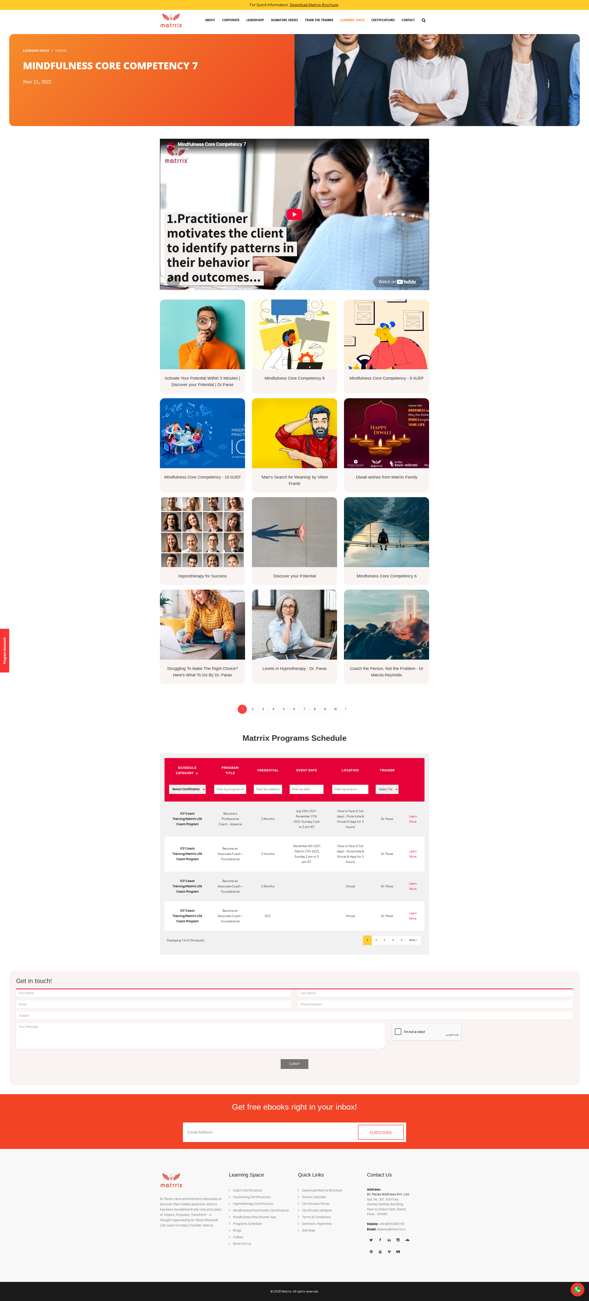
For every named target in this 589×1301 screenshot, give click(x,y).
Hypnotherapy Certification (252, 1204)
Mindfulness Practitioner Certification (260, 1210)
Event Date (306, 770)
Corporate (231, 20)
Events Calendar (313, 1197)
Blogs (236, 1230)
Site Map (308, 1230)
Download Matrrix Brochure (314, 4)
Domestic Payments (316, 1224)
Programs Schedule (247, 1224)
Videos (237, 1237)
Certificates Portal (315, 1204)
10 (335, 709)
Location (350, 770)
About (210, 20)
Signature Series (284, 20)
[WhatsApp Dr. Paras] (577, 1289)
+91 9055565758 (391, 1224)
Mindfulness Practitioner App (254, 1217)
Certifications (383, 20)
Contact (408, 20)
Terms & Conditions (316, 1217)
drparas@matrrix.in (391, 1229)
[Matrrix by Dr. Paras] (171, 20)
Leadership (255, 20)
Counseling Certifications (251, 1197)
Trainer (387, 770)
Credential (268, 770)
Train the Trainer (319, 20)
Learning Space (352, 20)
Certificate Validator (316, 1210)
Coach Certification (247, 1190)
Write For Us (241, 1244)
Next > (413, 940)
